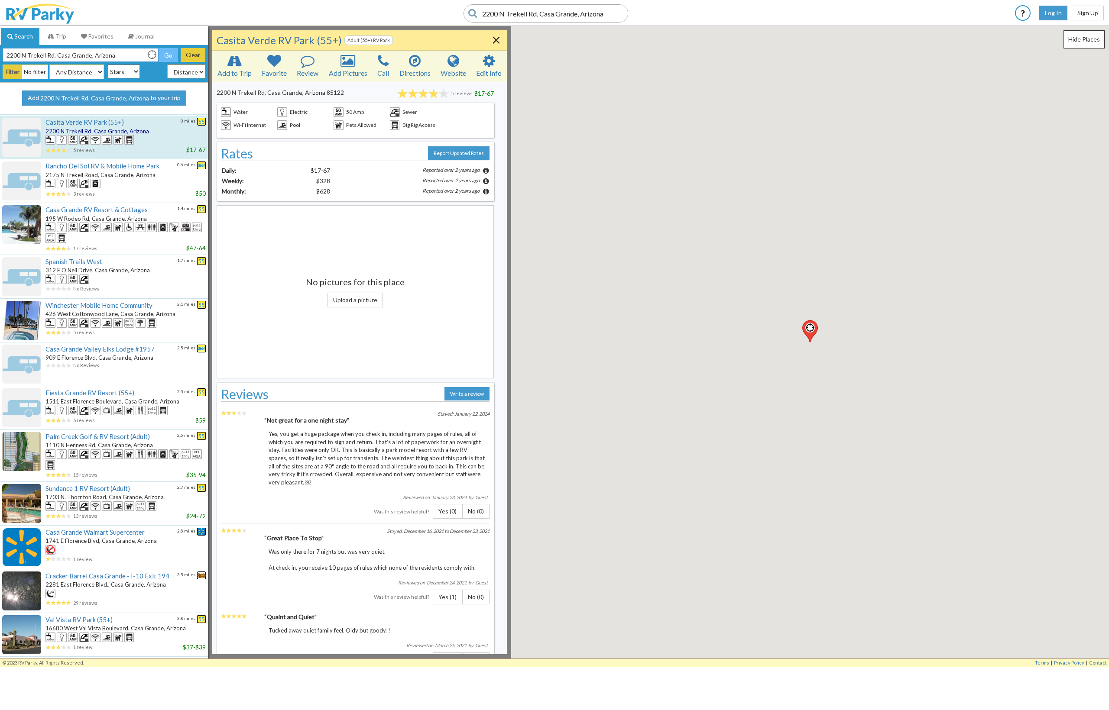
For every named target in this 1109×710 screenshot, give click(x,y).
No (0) (476, 511)
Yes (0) (447, 511)
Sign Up (1087, 12)
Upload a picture (355, 299)
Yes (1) (447, 596)
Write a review (467, 393)
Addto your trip (104, 98)
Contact (1098, 662)
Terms (1042, 662)
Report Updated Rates (459, 153)
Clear (193, 54)
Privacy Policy (1069, 662)
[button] (810, 331)
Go (168, 55)
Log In (1053, 12)
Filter (12, 71)
